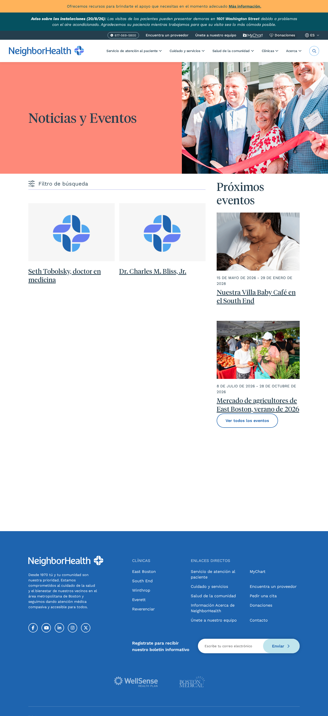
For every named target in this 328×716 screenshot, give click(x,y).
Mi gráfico (253, 35)
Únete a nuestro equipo (215, 35)
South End (142, 580)
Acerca (291, 51)
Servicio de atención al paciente (132, 51)
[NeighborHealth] (46, 51)
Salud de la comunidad (231, 51)
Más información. (245, 6)
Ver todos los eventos (247, 420)
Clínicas (268, 51)
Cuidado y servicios (185, 51)
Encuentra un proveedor (167, 35)
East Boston (144, 571)
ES (312, 35)
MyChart (258, 571)
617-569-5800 (125, 35)
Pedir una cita (263, 595)
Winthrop (141, 590)
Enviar (279, 646)
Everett (139, 599)
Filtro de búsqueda (63, 184)
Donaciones (285, 35)
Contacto (259, 620)
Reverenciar (143, 609)
